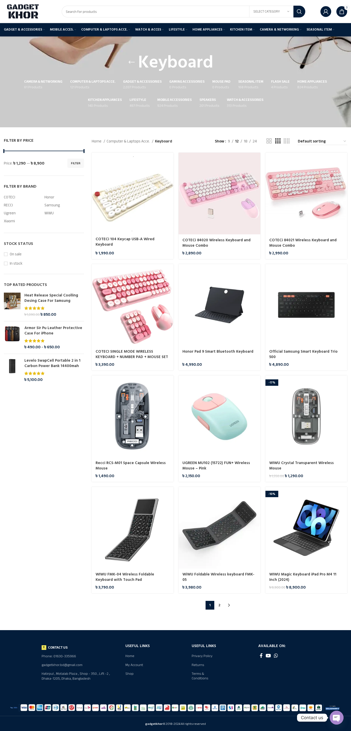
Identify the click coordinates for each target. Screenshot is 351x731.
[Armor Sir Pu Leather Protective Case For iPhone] (12, 337)
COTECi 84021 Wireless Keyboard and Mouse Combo (303, 243)
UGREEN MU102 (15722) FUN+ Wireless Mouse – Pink (216, 466)
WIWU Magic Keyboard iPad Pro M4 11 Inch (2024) (302, 577)
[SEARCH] (299, 11)
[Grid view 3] (277, 141)
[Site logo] (23, 11)
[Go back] (131, 62)
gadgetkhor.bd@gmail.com (62, 664)
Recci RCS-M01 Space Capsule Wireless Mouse (131, 466)
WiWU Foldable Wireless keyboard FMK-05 (218, 577)
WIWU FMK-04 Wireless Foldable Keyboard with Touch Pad (125, 577)
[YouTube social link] (268, 655)
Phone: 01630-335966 (59, 656)
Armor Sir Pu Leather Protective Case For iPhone (53, 330)
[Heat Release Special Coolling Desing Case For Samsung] (12, 305)
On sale (16, 254)
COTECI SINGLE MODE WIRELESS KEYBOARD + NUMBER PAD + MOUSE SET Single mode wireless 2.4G (132, 357)
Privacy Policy (202, 655)
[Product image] (132, 416)
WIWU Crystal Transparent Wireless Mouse (301, 466)
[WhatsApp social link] (276, 655)
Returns (198, 664)
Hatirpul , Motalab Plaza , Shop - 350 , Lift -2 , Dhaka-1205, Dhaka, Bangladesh (76, 676)
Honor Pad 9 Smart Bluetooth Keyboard (217, 351)
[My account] (326, 11)
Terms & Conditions (200, 676)
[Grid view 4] (287, 141)
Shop (129, 673)
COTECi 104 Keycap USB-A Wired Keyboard (125, 242)
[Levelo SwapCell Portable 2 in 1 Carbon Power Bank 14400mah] (12, 370)
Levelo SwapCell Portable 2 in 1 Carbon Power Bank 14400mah (52, 363)
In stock (16, 263)
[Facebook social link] (261, 655)
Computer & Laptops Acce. (129, 141)
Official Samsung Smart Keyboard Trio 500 (303, 354)
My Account (134, 664)
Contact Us (58, 647)
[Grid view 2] (269, 141)
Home (97, 141)
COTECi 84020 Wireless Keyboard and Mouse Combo (216, 243)
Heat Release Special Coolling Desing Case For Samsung (51, 298)
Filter (75, 163)
